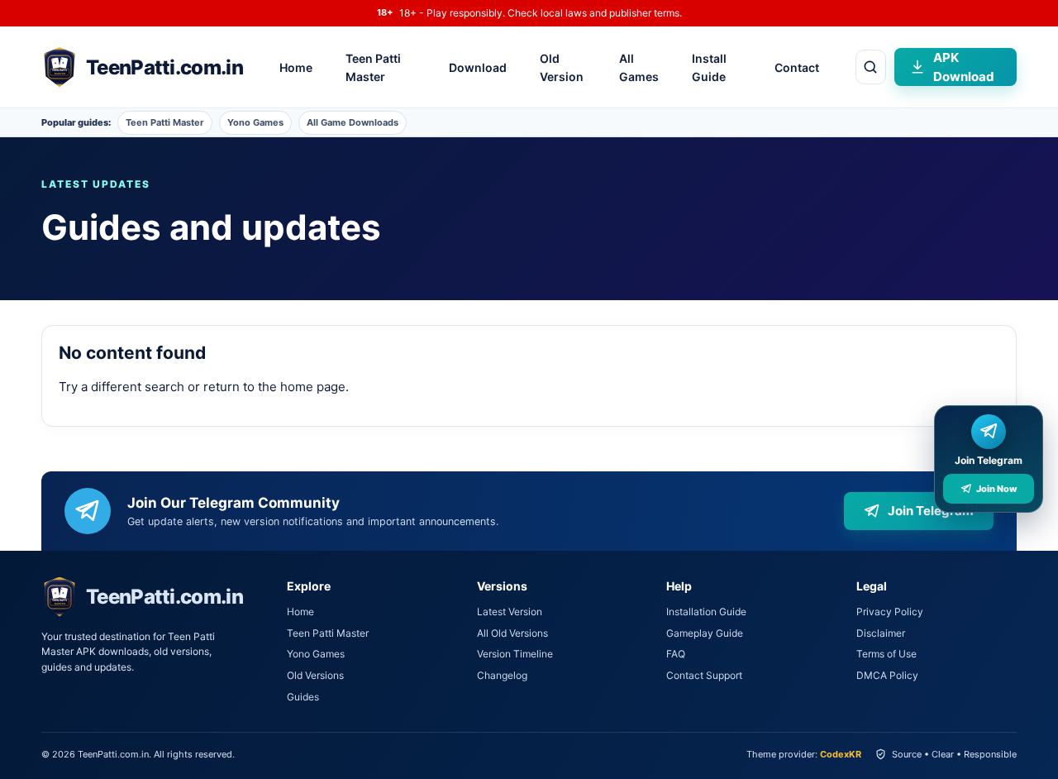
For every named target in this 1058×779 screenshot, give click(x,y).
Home (295, 67)
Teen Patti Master (373, 67)
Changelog (502, 675)
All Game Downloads (352, 122)
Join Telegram (931, 511)
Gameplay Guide (704, 633)
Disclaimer (880, 633)
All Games (639, 67)
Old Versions (315, 675)
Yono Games (255, 122)
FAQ (675, 654)
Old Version (562, 67)
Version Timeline (515, 654)
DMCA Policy (887, 675)
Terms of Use (886, 654)
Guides (303, 697)
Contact (796, 67)
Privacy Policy (889, 611)
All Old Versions (512, 633)
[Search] (870, 67)
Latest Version (509, 611)
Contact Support (704, 675)
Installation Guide (706, 611)
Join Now (996, 489)
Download (478, 67)
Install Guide (709, 67)
